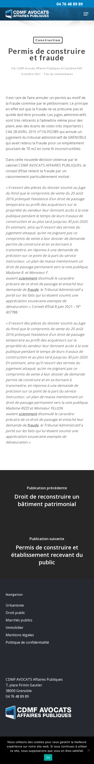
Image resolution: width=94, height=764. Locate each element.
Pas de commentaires (58, 74)
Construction (47, 40)
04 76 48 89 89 (69, 4)
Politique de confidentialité (27, 642)
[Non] (88, 750)
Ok (48, 757)
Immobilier (14, 627)
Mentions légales (20, 635)
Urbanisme (15, 605)
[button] (86, 14)
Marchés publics (19, 620)
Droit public (15, 612)
